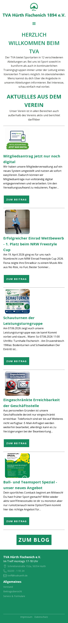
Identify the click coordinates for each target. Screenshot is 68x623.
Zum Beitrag (16, 199)
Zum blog (34, 539)
